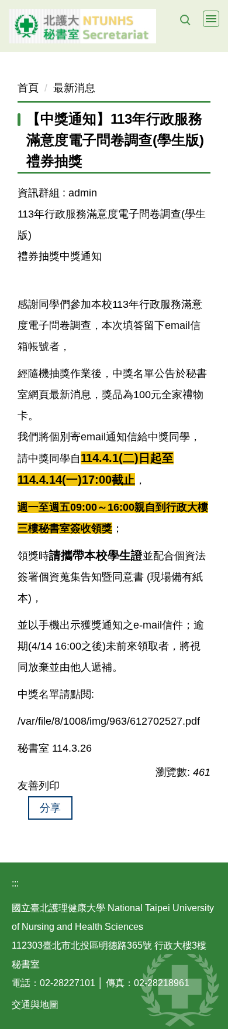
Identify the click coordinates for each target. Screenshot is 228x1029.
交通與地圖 (35, 1005)
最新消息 (74, 88)
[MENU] (211, 19)
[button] (185, 20)
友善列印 (39, 786)
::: (15, 883)
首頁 (28, 88)
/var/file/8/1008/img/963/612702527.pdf (109, 721)
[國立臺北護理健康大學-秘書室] (114, 26)
